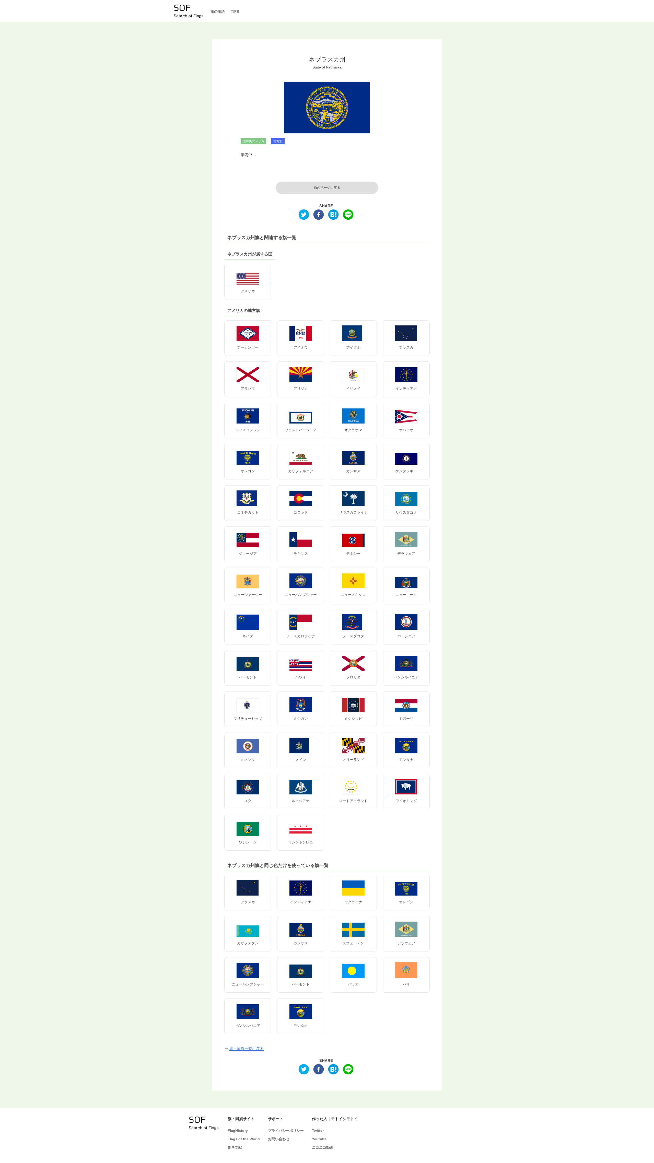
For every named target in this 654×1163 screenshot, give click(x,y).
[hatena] (333, 215)
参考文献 (235, 1147)
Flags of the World (244, 1139)
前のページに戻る (327, 188)
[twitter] (303, 215)
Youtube (319, 1139)
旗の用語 (218, 12)
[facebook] (318, 215)
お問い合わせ (278, 1139)
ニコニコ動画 (322, 1147)
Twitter (318, 1131)
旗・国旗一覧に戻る (246, 1049)
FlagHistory (238, 1131)
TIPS (235, 12)
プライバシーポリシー (286, 1131)
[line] (348, 215)
